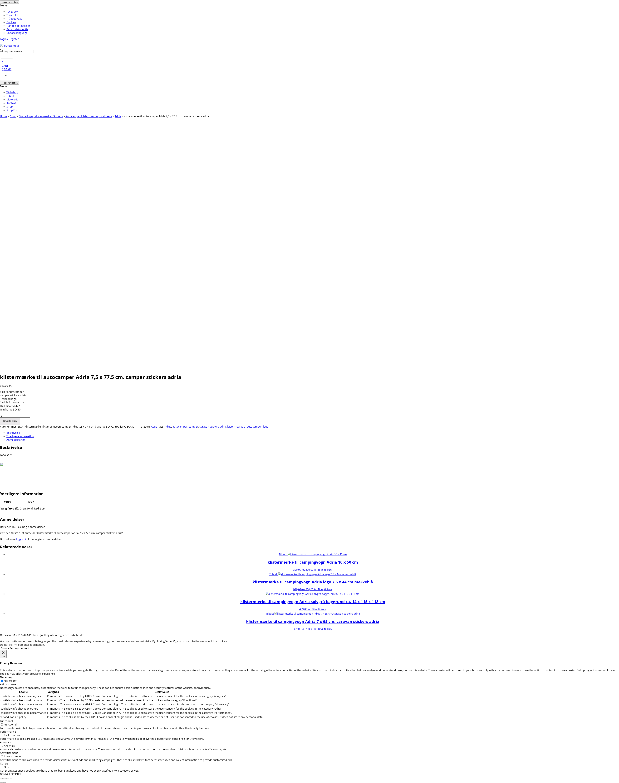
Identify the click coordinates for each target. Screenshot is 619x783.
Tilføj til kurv (10, 421)
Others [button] (4, 763)
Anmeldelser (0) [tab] (15, 440)
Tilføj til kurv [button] (325, 569)
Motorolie (12, 99)
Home (3, 116)
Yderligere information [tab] (20, 436)
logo (265, 426)
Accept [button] (25, 648)
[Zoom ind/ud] (1, 778)
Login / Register (9, 39)
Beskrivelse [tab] (13, 432)
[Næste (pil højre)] (4, 782)
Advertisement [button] (9, 753)
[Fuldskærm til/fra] (4, 778)
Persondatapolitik (17, 29)
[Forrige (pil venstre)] (1, 782)
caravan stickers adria (212, 426)
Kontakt (11, 103)
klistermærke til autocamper (244, 426)
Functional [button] (6, 721)
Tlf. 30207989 (14, 18)
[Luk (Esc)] (11, 778)
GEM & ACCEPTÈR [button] (10, 774)
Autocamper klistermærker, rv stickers (88, 116)
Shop (9, 106)
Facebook (12, 11)
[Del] (7, 778)
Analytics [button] (5, 742)
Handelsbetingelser (18, 26)
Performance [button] (8, 731)
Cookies (11, 22)
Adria (118, 116)
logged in (21, 539)
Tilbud (10, 96)
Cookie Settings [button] (10, 648)
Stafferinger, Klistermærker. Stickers (41, 116)
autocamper (179, 426)
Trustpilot (12, 15)
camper (193, 426)
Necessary (10, 681)
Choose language (16, 33)
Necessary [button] (6, 677)
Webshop (12, 92)
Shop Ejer (12, 110)
